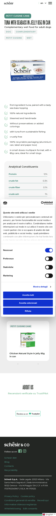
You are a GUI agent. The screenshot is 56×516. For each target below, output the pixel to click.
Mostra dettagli (40, 286)
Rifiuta (28, 311)
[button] (18, 364)
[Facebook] (20, 451)
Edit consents (30, 508)
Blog (7, 462)
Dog (8, 32)
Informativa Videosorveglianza (20, 504)
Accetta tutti (28, 295)
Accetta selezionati (28, 303)
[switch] (49, 258)
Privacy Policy (11, 496)
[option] (28, 70)
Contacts (9, 466)
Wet (29, 38)
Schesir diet (10, 457)
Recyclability (10, 470)
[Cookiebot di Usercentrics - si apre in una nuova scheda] (41, 203)
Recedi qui (43, 500)
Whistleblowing (12, 508)
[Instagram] (24, 451)
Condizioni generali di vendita (19, 500)
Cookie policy (28, 496)
